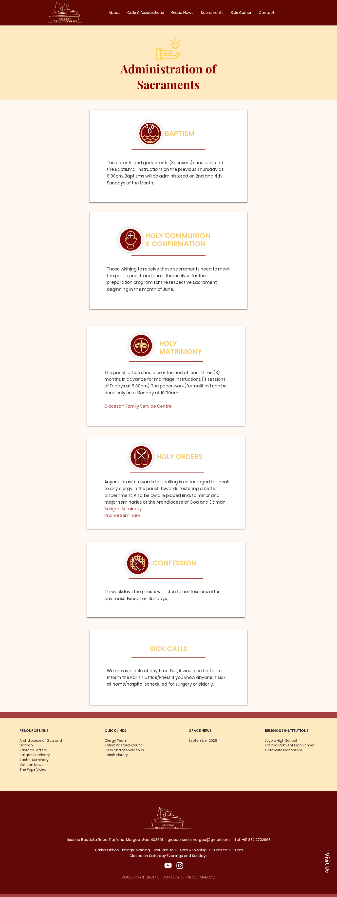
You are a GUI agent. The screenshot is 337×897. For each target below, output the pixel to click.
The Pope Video (32, 769)
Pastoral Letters (33, 750)
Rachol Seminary (34, 759)
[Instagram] (179, 865)
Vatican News (31, 764)
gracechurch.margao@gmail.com (199, 839)
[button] (327, 862)
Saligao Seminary (35, 754)
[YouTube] (168, 865)
